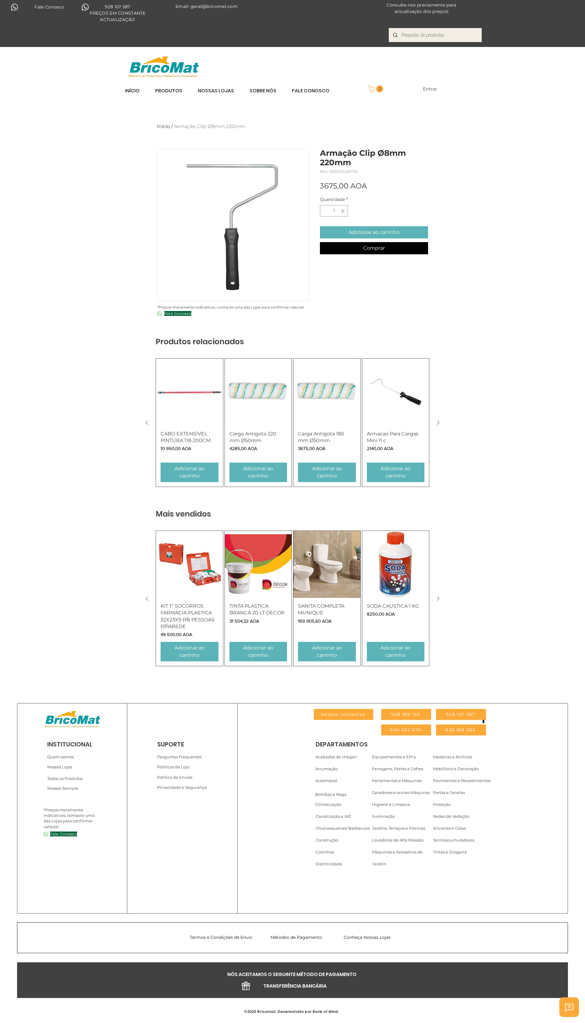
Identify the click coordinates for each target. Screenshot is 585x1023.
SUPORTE (170, 744)
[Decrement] (324, 211)
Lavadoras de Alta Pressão (398, 840)
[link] (376, 88)
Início (163, 126)
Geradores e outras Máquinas (401, 792)
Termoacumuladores (453, 840)
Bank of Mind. (325, 1011)
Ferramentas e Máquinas (397, 780)
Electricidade (329, 863)
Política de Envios (174, 777)
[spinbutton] (333, 211)
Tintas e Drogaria (450, 852)
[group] (292, 422)
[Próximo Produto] (438, 422)
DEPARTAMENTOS (342, 744)
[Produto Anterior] (147, 422)
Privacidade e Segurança (182, 787)
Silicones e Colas (449, 828)
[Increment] (343, 211)
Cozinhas (325, 852)
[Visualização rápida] (189, 392)
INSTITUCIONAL (69, 744)
